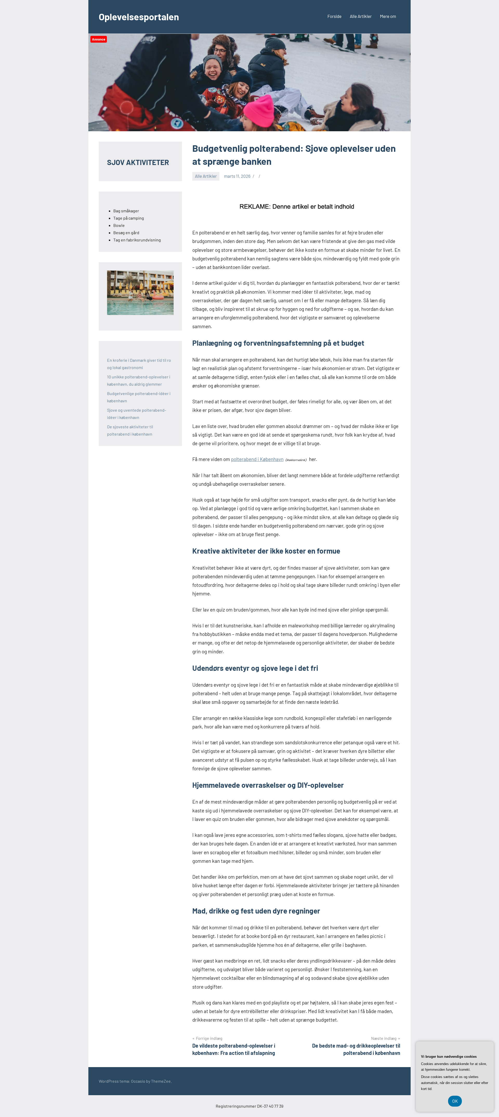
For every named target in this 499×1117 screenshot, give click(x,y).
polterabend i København (257, 459)
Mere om (388, 16)
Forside (334, 16)
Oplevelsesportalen (139, 16)
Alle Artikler (361, 16)
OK (455, 1100)
